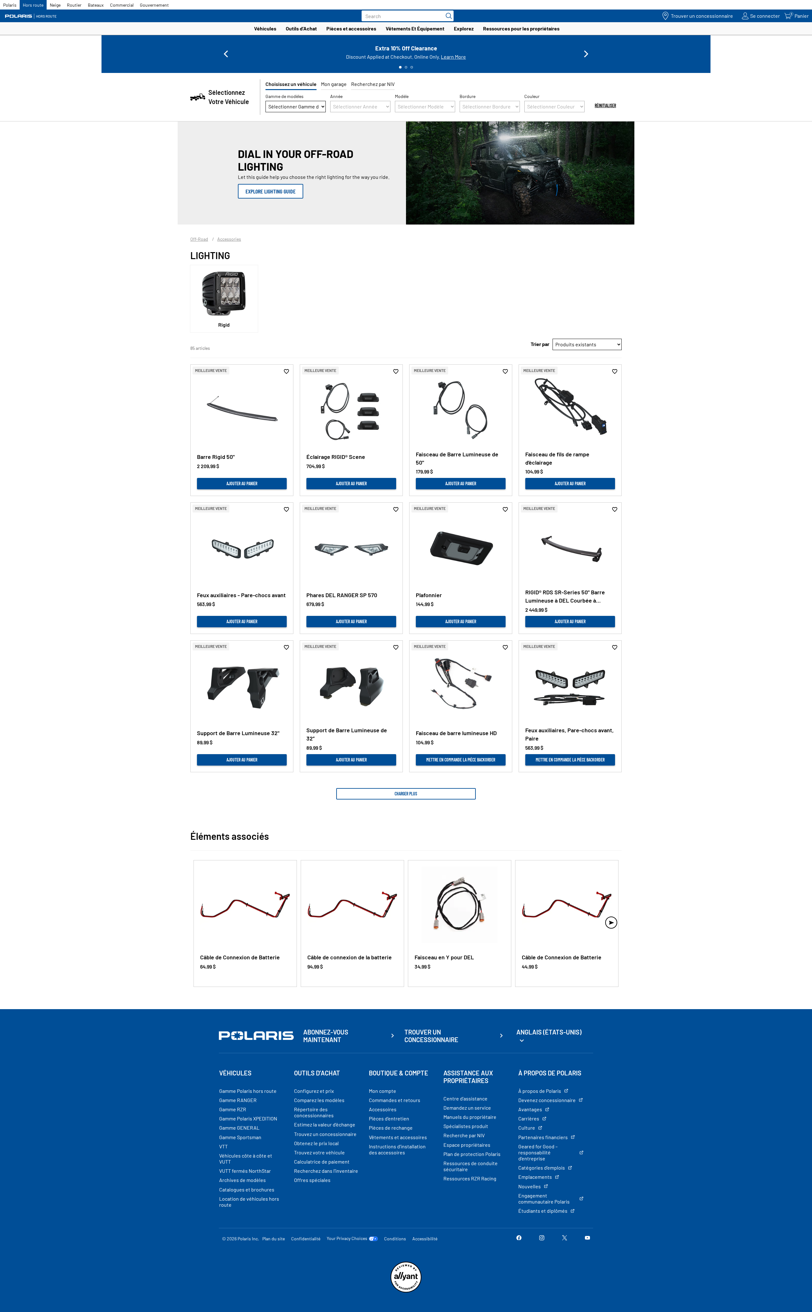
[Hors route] (33, 16)
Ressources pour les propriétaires (521, 28)
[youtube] (587, 1238)
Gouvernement (154, 5)
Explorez (464, 28)
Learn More (453, 57)
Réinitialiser (605, 105)
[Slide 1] (400, 67)
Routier (74, 5)
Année (336, 96)
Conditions (395, 1238)
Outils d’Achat (301, 28)
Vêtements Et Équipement (415, 28)
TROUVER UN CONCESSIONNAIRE (431, 1035)
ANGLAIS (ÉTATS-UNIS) (548, 1032)
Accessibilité (424, 1238)
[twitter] (564, 1238)
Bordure (467, 96)
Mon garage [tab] (334, 84)
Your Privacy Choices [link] (347, 1238)
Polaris (9, 5)
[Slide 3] (411, 67)
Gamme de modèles (284, 96)
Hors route (33, 5)
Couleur (532, 96)
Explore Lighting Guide (271, 191)
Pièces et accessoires (351, 28)
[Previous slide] (226, 54)
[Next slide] (586, 54)
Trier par (540, 344)
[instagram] (541, 1238)
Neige (55, 5)
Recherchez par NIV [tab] (373, 84)
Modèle (402, 96)
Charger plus (406, 793)
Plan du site (273, 1238)
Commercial (122, 5)
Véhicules (265, 28)
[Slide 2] (406, 67)
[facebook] (518, 1238)
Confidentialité (305, 1238)
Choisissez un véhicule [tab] (291, 84)
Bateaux (96, 5)
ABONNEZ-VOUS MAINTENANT (325, 1035)
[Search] (447, 15)
